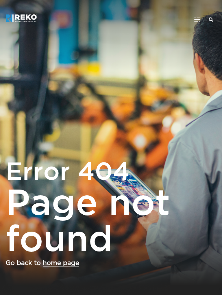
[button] (197, 19)
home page (61, 263)
